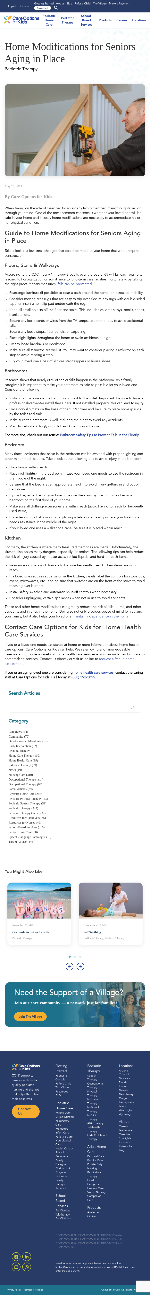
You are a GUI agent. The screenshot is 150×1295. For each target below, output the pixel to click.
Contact (42, 8)
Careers (122, 20)
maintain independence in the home (100, 616)
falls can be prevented (75, 284)
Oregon (123, 1098)
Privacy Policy (14, 1290)
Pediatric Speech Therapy (27, 803)
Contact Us (24, 1112)
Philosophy (125, 1146)
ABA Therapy (95, 1123)
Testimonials (126, 1130)
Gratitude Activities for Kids (30, 932)
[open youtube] (16, 1267)
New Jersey (126, 1094)
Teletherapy (62, 1215)
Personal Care (95, 1156)
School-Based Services (86, 20)
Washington (126, 1110)
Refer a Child (83, 3)
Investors (124, 1142)
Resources (61, 1092)
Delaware (124, 1078)
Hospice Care (95, 1188)
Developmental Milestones (28, 741)
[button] (70, 957)
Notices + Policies (33, 1290)
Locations (139, 20)
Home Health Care (23, 760)
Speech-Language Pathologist (30, 837)
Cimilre (91, 1216)
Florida (123, 1082)
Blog (69, 3)
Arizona (123, 1071)
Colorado (124, 1074)
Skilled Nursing (96, 1192)
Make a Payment (119, 3)
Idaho (122, 1086)
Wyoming (124, 1114)
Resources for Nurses (25, 822)
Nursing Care (21, 774)
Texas (122, 1106)
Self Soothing (92, 932)
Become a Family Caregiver (61, 1160)
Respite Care (95, 1160)
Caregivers (18, 731)
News (15, 770)
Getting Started (44, 3)
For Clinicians (63, 1218)
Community (19, 736)
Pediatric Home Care (49, 20)
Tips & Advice (21, 841)
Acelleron (93, 1212)
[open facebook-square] (16, 1256)
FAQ (58, 1095)
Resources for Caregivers (27, 817)
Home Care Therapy (24, 755)
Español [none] (24, 6)
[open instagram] (26, 1267)
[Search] (132, 707)
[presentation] (69, 966)
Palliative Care (64, 1137)
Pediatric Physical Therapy (28, 798)
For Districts (62, 1210)
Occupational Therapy (25, 784)
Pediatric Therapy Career (27, 813)
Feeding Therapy (21, 750)
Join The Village (30, 1016)
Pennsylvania (127, 1102)
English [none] (12, 6)
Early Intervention (23, 746)
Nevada (123, 1090)
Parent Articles (21, 789)
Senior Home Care (23, 832)
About (60, 3)
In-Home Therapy (23, 765)
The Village (100, 3)
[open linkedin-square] (26, 1256)
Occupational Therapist (26, 779)
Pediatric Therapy (23, 808)
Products (105, 20)
